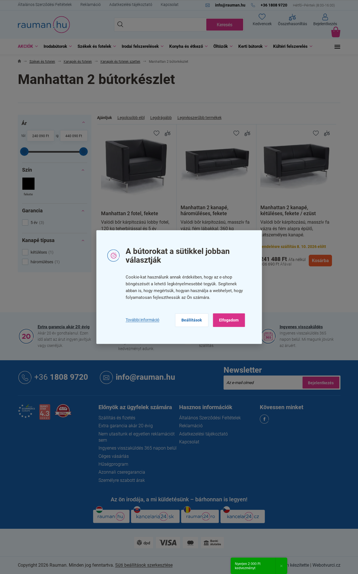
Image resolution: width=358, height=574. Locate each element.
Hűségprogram (113, 464)
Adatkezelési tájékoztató (130, 4)
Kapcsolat (170, 4)
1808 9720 (61, 377)
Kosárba (320, 260)
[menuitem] (26, 46)
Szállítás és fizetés (116, 417)
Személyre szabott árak (121, 480)
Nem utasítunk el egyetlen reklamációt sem (136, 437)
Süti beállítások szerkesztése (144, 565)
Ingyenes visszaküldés (301, 326)
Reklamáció (90, 4)
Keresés (224, 24)
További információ (142, 320)
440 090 (71, 136)
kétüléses (41, 252)
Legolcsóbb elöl (131, 117)
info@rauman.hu (145, 377)
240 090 (38, 136)
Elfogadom (229, 320)
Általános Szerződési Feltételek (45, 4)
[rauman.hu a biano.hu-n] (44, 414)
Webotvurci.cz (326, 565)
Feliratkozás (321, 383)
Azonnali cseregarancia (121, 472)
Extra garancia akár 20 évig (64, 326)
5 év (37, 222)
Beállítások (191, 320)
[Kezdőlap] (19, 62)
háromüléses (44, 262)
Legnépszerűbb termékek (199, 117)
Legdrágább (161, 117)
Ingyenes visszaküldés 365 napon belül (137, 448)
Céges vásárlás (113, 456)
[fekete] (28, 187)
